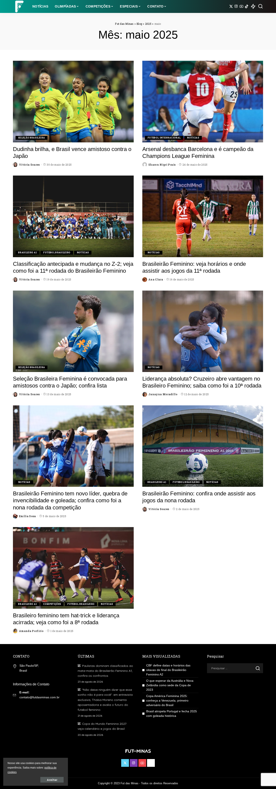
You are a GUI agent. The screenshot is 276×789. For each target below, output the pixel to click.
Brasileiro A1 (27, 252)
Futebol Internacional (164, 137)
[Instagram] (236, 6)
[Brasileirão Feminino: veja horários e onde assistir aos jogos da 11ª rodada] (202, 216)
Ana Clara (155, 279)
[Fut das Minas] (19, 6)
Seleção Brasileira (31, 137)
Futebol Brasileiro (56, 252)
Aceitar (52, 779)
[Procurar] (260, 6)
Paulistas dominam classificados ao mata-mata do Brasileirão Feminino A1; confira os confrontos (105, 670)
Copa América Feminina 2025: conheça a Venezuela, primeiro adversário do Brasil (167, 700)
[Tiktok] (246, 6)
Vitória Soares (29, 164)
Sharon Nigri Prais (162, 164)
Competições (52, 604)
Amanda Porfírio (31, 631)
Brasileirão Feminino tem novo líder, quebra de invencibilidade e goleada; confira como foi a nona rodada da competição (70, 500)
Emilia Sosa (27, 516)
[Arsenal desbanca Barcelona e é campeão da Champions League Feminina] (202, 101)
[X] (231, 6)
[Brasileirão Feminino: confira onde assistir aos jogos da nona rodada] (202, 446)
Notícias (193, 137)
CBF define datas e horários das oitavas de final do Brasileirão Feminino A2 (168, 670)
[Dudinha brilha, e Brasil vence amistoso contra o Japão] (73, 101)
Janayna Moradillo (162, 394)
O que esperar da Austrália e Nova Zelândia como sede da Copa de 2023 (169, 685)
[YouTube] (241, 6)
